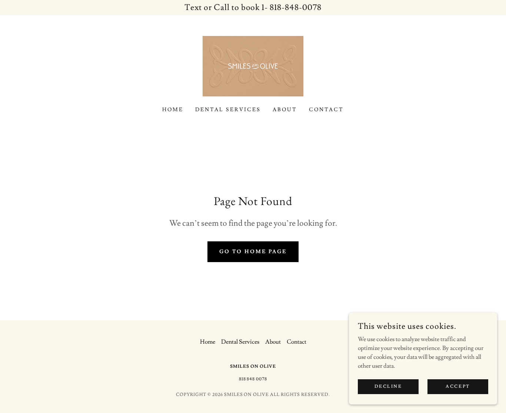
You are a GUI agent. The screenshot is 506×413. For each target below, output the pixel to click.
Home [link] (172, 109)
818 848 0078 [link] (253, 379)
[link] (253, 65)
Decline (388, 386)
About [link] (285, 109)
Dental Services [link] (228, 109)
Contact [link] (326, 109)
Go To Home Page (253, 251)
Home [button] (207, 342)
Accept (458, 386)
